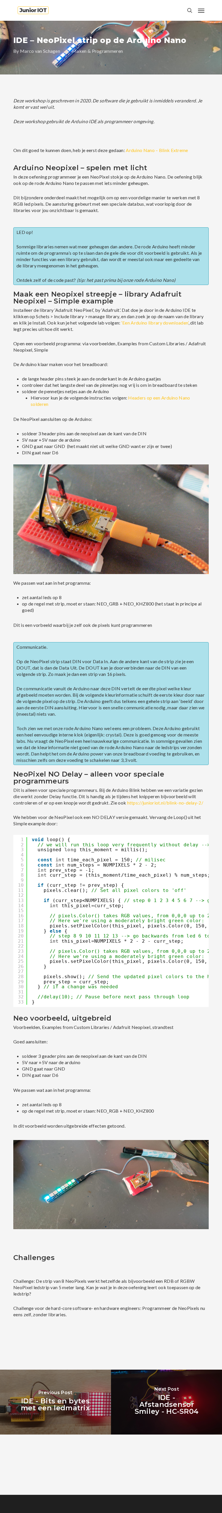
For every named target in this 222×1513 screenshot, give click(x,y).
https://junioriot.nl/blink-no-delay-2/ (165, 802)
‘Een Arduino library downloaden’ (154, 322)
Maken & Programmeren (97, 51)
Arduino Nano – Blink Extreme (157, 150)
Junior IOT (33, 10)
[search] (189, 10)
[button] (201, 10)
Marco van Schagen (40, 51)
